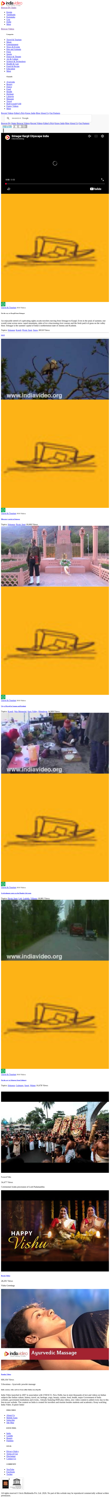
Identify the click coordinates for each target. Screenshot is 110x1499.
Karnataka (10, 17)
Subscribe (10, 1420)
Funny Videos (12, 106)
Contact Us (11, 1459)
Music (9, 42)
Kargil (18, 330)
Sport (26, 1085)
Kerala (9, 12)
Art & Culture (12, 59)
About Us (45, 113)
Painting (9, 1440)
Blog (38, 113)
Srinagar (11, 330)
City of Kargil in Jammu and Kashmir (13, 706)
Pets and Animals (13, 49)
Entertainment (12, 44)
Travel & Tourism (13, 40)
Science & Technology (16, 61)
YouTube (10, 1469)
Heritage (10, 94)
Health (9, 91)
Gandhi (9, 1436)
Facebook (10, 1472)
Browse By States (8, 7)
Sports (9, 54)
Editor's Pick (19, 113)
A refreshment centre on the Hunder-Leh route (16, 893)
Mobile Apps (11, 1418)
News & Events (13, 47)
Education (10, 69)
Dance (9, 87)
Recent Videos (7, 113)
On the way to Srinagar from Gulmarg (13, 1080)
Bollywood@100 (13, 104)
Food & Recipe (12, 66)
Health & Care (12, 64)
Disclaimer (11, 1456)
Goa (8, 19)
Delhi (8, 22)
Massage (10, 99)
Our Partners (54, 113)
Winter (33, 1085)
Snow (35, 330)
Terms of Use (12, 1454)
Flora (8, 52)
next (3, 335)
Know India (30, 113)
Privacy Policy (12, 1451)
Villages (33, 898)
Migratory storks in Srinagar (10, 519)
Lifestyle (10, 96)
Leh (20, 898)
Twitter (9, 1474)
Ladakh (26, 898)
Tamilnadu (10, 14)
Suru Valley (32, 711)
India (8, 1433)
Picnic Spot (27, 330)
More (8, 24)
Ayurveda (10, 82)
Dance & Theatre (13, 56)
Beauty (9, 84)
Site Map (10, 1422)
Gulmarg (19, 1085)
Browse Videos (7, 29)
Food (8, 89)
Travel (9, 101)
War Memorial (20, 711)
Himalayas (42, 711)
